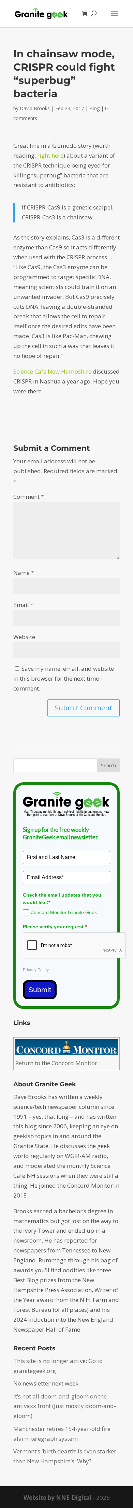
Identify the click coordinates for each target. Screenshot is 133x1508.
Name (23, 573)
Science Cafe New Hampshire (52, 371)
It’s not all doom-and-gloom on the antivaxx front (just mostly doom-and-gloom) (64, 1406)
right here (50, 155)
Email (23, 605)
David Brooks (35, 108)
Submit (39, 990)
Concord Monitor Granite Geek (63, 912)
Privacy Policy (36, 970)
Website (24, 637)
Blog (94, 108)
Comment (28, 497)
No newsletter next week (45, 1383)
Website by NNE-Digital (57, 1498)
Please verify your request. (55, 926)
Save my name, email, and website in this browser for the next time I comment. (63, 678)
